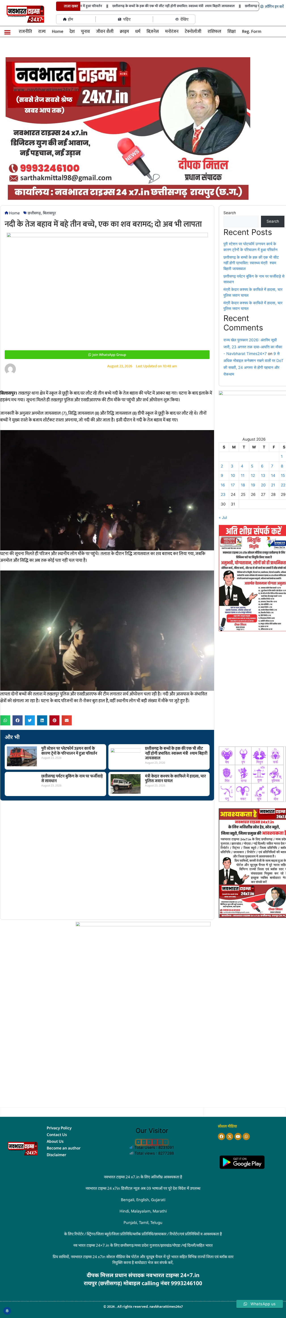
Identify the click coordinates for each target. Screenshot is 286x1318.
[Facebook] (221, 1136)
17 (233, 485)
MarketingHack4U (147, 1290)
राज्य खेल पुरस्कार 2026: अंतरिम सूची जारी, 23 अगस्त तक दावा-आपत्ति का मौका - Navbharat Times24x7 (252, 347)
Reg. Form (251, 31)
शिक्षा (231, 31)
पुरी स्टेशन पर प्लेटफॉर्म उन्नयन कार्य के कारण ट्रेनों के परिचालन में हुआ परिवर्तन (69, 751)
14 (273, 475)
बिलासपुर (49, 212)
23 (223, 494)
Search (229, 213)
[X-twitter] (229, 1136)
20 (263, 485)
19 (253, 485)
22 (283, 485)
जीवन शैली (105, 31)
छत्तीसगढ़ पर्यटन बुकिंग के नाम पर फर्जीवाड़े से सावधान (72, 779)
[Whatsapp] (246, 1136)
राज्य (42, 31)
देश (72, 31)
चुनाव (85, 31)
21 (273, 485)
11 (242, 475)
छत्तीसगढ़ (34, 212)
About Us (55, 1141)
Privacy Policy (59, 1127)
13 (263, 475)
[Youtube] (238, 1136)
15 (283, 475)
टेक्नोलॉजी (193, 31)
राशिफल (214, 31)
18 (243, 485)
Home (57, 31)
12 (253, 475)
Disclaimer (56, 1154)
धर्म (137, 31)
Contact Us (57, 1134)
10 (233, 475)
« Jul (223, 517)
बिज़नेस (153, 31)
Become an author (63, 1148)
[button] (7, 32)
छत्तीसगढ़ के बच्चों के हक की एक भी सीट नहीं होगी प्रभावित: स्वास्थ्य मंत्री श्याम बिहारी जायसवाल (162, 6)
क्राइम (124, 31)
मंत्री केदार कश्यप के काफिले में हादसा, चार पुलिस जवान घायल (175, 779)
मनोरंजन (172, 31)
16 (223, 485)
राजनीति (25, 31)
